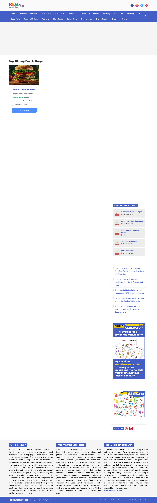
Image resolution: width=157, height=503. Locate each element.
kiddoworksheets (18, 97)
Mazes (124, 19)
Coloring (106, 14)
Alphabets (45, 14)
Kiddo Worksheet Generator (114, 490)
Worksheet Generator (28, 14)
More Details (24, 110)
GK (139, 14)
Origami (115, 19)
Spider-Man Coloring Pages (132, 221)
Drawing (130, 14)
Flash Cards (58, 19)
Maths (70, 14)
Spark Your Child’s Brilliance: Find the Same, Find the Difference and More (129, 282)
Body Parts (15, 19)
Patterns (45, 19)
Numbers (58, 14)
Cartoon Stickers (31, 19)
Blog (146, 500)
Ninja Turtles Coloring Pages (130, 231)
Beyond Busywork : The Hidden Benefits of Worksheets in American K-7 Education (129, 271)
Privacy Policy (110, 500)
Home (13, 14)
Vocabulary (82, 14)
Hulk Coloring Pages (129, 241)
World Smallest (127, 251)
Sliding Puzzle (102, 19)
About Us (138, 500)
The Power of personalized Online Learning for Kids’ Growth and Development (128, 309)
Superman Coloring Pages (131, 212)
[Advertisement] (78, 38)
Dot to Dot (118, 14)
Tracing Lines (86, 19)
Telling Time (72, 19)
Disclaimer (122, 500)
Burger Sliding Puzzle (24, 89)
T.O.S (131, 500)
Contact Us (98, 500)
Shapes (96, 14)
